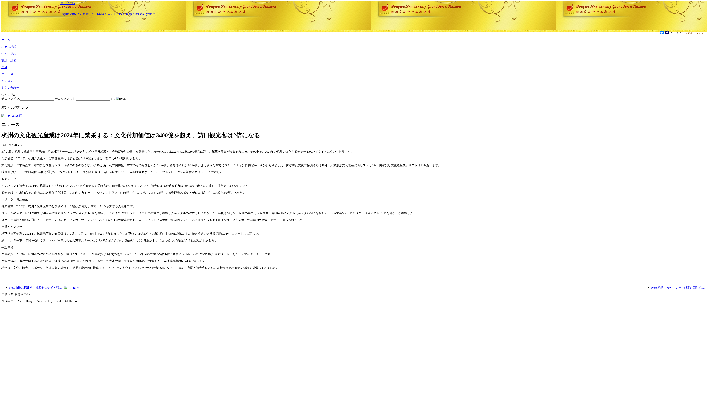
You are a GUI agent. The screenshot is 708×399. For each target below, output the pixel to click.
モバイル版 (67, 3)
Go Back (73, 287)
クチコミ (7, 80)
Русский (150, 14)
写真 (4, 67)
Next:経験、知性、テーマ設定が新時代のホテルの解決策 (679, 287)
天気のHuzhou (694, 33)
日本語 (64, 7)
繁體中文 (88, 14)
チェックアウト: (65, 98)
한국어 (109, 14)
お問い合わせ (10, 87)
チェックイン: (10, 98)
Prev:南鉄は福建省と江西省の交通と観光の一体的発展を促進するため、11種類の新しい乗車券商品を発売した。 (36, 287)
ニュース (7, 74)
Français (129, 14)
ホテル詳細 (8, 46)
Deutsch (119, 14)
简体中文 (76, 14)
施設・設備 (8, 60)
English (64, 14)
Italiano (139, 14)
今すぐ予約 (8, 53)
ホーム (5, 39)
